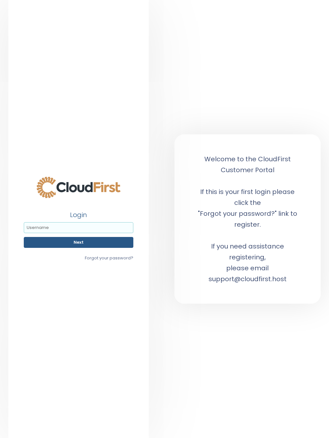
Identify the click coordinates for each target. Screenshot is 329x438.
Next (79, 242)
